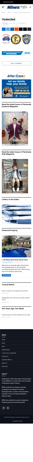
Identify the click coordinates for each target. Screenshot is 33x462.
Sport (3, 346)
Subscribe (5, 366)
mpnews (5, 23)
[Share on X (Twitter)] (8, 29)
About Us (4, 363)
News (3, 343)
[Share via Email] (25, 29)
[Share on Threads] (21, 29)
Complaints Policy (17, 421)
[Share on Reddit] (16, 29)
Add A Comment (16, 63)
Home (3, 339)
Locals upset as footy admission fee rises (16, 315)
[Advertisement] (16, 442)
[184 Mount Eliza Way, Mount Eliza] (16, 246)
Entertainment (6, 349)
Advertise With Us (7, 359)
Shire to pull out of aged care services (15, 291)
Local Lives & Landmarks (9, 353)
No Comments (22, 23)
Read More (6, 275)
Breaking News (8, 2)
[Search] (30, 7)
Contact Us (5, 356)
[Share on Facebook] (4, 29)
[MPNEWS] (17, 7)
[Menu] (3, 7)
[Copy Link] (29, 29)
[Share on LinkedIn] (12, 29)
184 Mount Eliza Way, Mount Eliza (15, 260)
